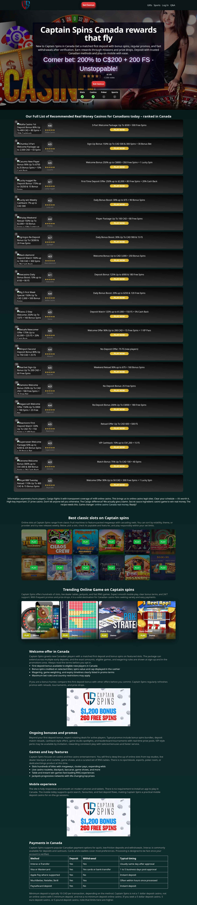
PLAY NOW (119, 130)
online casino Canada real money (111, 504)
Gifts (149, 5)
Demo (36, 635)
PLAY (26, 635)
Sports (157, 5)
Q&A (172, 5)
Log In (165, 5)
